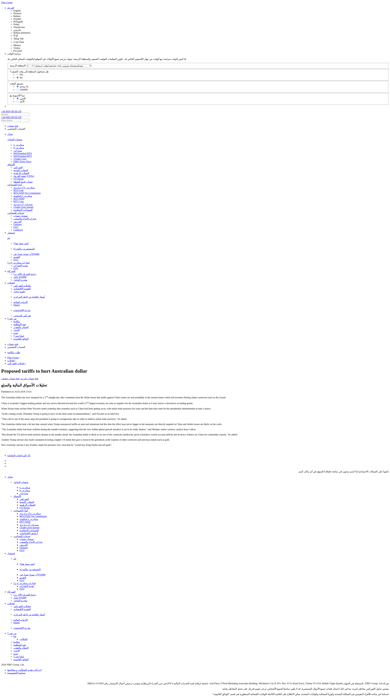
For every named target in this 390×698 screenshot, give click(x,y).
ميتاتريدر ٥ (18, 147)
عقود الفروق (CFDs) (23, 176)
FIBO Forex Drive (22, 161)
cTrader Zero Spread (23, 207)
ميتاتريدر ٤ (18, 145)
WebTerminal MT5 (22, 156)
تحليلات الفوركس (22, 285)
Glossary (17, 224)
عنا (14, 636)
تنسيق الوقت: (16, 83)
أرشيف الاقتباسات (29, 533)
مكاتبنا (16, 321)
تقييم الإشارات (20, 265)
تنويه (15, 333)
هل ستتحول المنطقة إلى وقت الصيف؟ (29, 71)
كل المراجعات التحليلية (18, 455)
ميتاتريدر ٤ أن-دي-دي (24, 187)
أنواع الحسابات (14, 184)
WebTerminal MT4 (22, 153)
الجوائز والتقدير (20, 327)
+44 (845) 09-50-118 (11, 111)
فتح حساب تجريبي (29, 378)
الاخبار (16, 330)
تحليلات (11, 283)
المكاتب (23, 639)
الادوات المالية (20, 302)
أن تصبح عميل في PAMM (26, 254)
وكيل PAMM (19, 277)
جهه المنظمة (19, 324)
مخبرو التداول (20, 280)
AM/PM (24, 89)
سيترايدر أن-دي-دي (23, 204)
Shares (16, 305)
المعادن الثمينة (20, 170)
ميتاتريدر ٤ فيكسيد (22, 196)
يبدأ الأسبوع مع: (17, 95)
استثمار (11, 232)
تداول (10, 134)
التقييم (16, 257)
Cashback (18, 230)
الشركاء (11, 271)
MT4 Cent (18, 190)
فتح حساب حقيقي (10, 378)
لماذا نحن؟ (18, 336)
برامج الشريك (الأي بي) (24, 274)
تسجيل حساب (20, 215)
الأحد (22, 101)
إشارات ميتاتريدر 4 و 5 (18, 262)
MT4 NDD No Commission (27, 193)
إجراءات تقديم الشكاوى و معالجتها (24, 670)
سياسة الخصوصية (16, 673)
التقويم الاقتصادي (22, 288)
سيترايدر (17, 150)
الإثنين (23, 98)
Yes (21, 74)
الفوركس (18, 167)
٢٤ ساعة (24, 86)
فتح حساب (12, 126)
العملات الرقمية (21, 173)
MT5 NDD (18, 198)
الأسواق (11, 164)
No (21, 77)
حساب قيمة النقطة (23, 181)
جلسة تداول (19, 291)
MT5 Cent (18, 201)
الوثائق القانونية (20, 339)
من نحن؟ (11, 318)
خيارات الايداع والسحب (24, 218)
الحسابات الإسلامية (22, 210)
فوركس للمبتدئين (22, 315)
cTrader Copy (20, 159)
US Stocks (18, 179)
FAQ (15, 227)
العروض (17, 221)
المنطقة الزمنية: (18, 65)
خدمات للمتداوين (15, 213)
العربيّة (10, 8)
